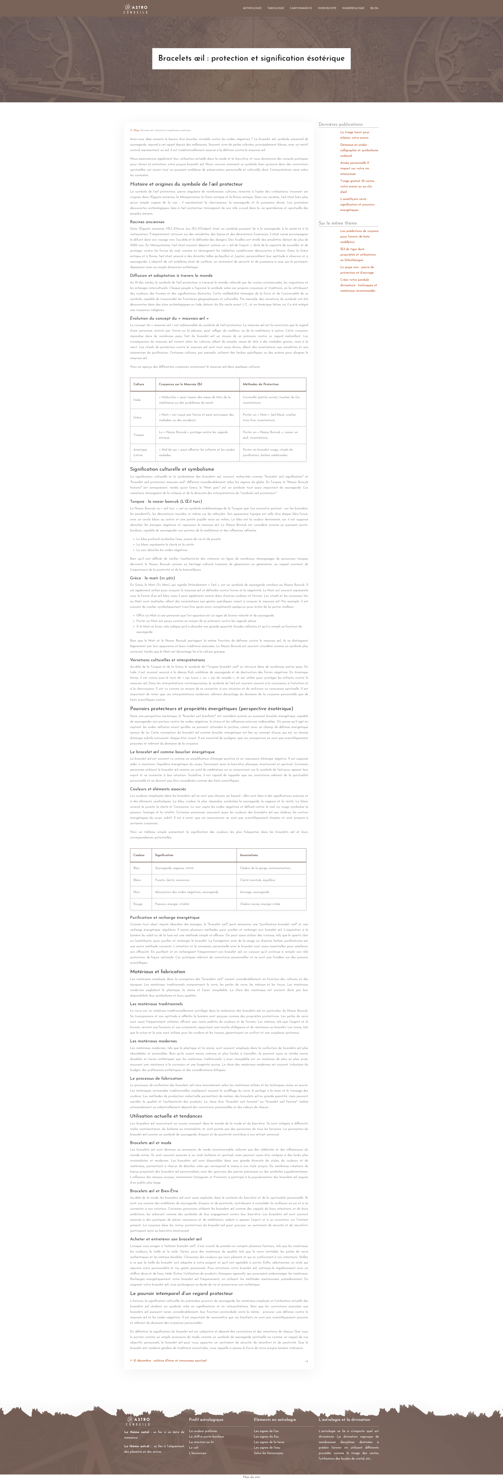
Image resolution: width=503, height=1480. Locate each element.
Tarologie (275, 8)
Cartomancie (301, 8)
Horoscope (327, 8)
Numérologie (353, 8)
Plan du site (251, 1477)
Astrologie (252, 8)
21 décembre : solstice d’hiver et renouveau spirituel (170, 1360)
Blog (374, 8)
